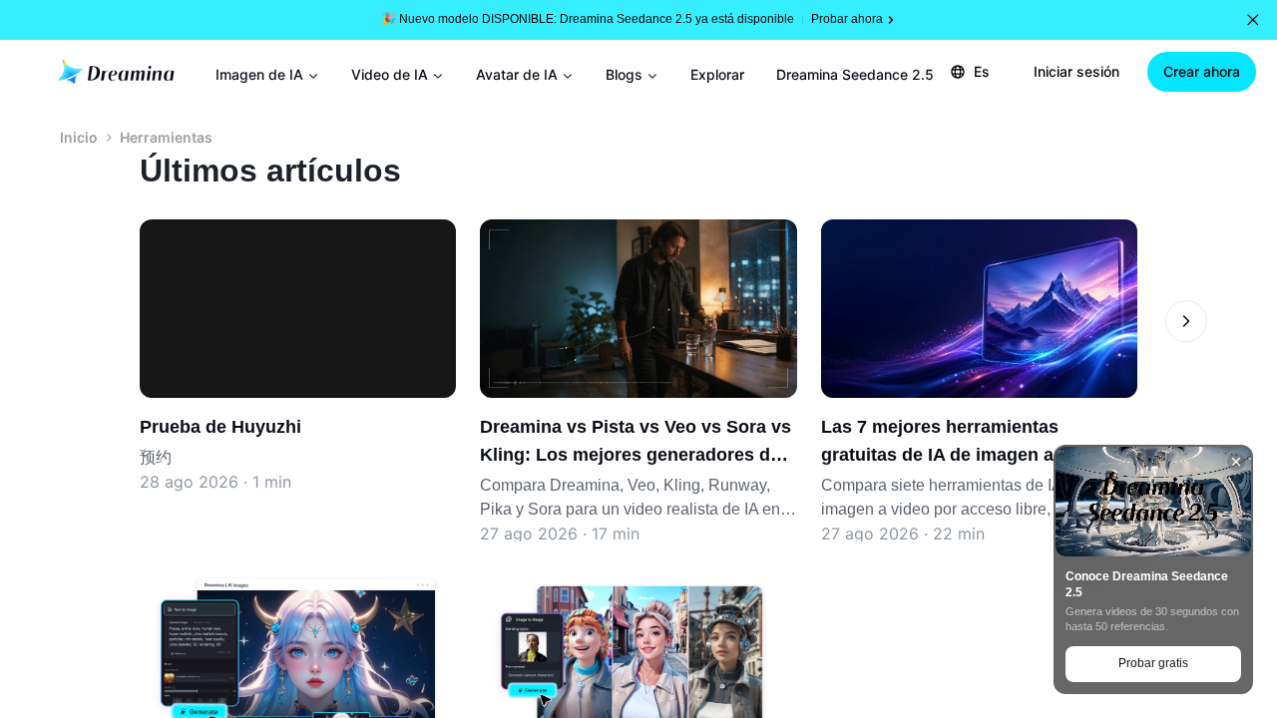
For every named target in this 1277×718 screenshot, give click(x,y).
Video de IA (389, 74)
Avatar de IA (517, 74)
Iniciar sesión (1076, 71)
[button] (1253, 20)
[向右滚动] (1186, 321)
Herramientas (166, 137)
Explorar (717, 74)
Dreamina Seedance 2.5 (855, 74)
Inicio (79, 137)
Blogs (624, 74)
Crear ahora (1201, 71)
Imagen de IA (259, 74)
